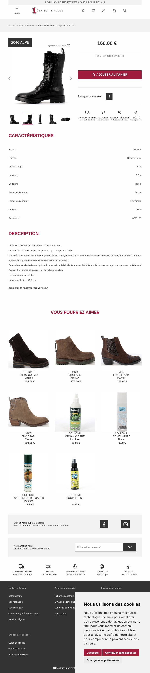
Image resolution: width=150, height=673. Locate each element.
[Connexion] (103, 10)
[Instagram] (125, 524)
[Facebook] (104, 524)
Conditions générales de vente (23, 613)
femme (31, 25)
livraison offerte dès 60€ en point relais (75, 2)
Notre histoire (15, 596)
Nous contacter (15, 607)
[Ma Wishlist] (93, 10)
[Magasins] (83, 10)
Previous (10, 78)
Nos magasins (15, 602)
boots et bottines (46, 25)
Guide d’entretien (17, 648)
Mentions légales (16, 619)
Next (70, 78)
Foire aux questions (18, 654)
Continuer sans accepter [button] (120, 652)
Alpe (21, 25)
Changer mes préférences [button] (103, 660)
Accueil (12, 25)
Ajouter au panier (112, 74)
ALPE (57, 245)
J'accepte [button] (93, 652)
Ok (130, 547)
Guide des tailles (16, 643)
